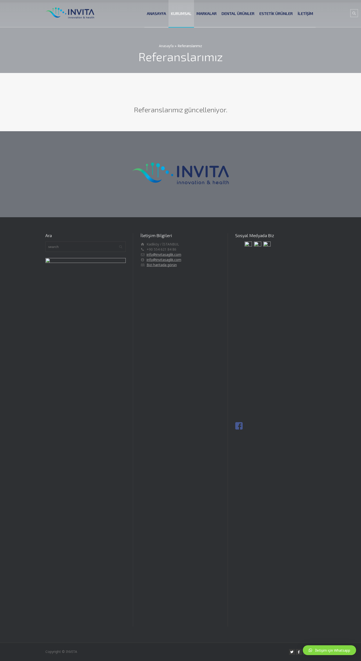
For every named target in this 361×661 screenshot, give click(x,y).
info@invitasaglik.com (164, 254)
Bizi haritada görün (162, 264)
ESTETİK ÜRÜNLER (276, 13)
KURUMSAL (181, 13)
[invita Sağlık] (70, 13)
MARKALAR (206, 13)
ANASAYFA (156, 13)
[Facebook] (299, 652)
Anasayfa (166, 45)
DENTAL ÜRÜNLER (238, 13)
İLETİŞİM (305, 13)
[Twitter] (292, 652)
